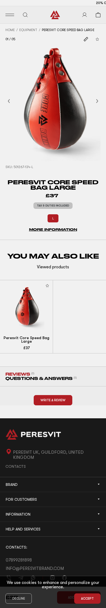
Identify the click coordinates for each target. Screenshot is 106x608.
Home (10, 30)
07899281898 (19, 560)
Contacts (15, 466)
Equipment (28, 30)
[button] (15, 101)
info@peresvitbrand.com (35, 568)
